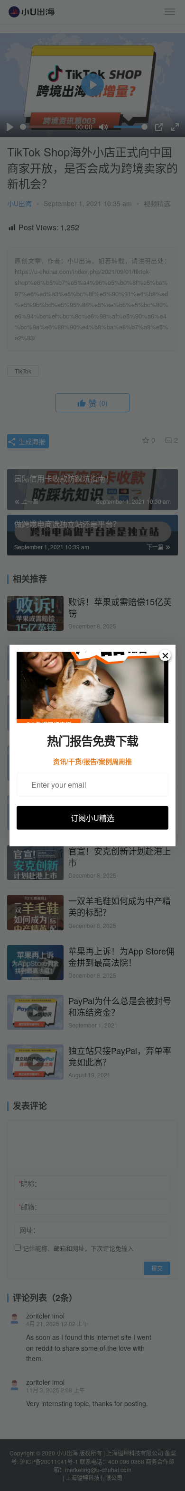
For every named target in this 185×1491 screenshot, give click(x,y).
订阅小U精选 (92, 817)
